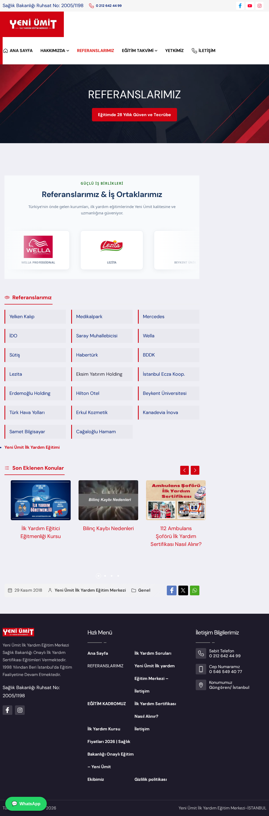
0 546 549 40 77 (225, 671)
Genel (144, 590)
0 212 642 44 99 (109, 5)
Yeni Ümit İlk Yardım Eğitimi (32, 447)
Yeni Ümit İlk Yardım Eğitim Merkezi (90, 590)
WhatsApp (26, 803)
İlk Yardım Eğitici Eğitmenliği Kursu (40, 532)
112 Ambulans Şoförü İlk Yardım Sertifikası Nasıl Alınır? (176, 536)
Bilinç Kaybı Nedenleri (108, 528)
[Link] (91, 5)
